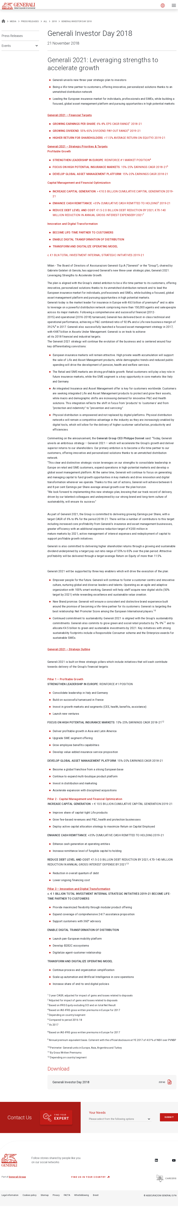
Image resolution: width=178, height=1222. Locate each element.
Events (6, 46)
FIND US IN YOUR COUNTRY (88, 1177)
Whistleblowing (81, 1195)
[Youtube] (173, 1160)
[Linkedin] (156, 1160)
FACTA (67, 1195)
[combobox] (120, 1118)
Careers (170, 1178)
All (45, 21)
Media (13, 21)
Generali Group (17, 1177)
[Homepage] (3, 21)
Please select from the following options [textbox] (111, 1119)
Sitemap (44, 1195)
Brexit (96, 1195)
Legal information (10, 1195)
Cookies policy (30, 1195)
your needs (97, 1112)
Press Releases (30, 21)
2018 (54, 21)
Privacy (56, 1195)
